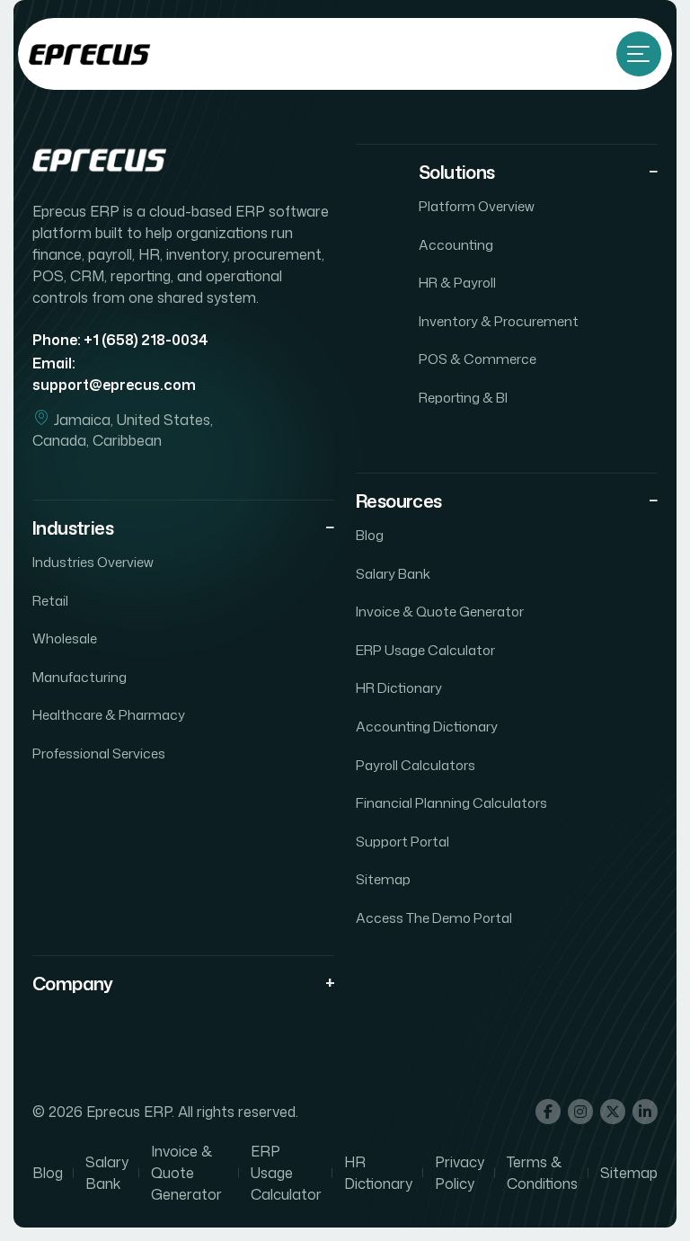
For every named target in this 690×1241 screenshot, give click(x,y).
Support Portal (402, 842)
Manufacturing (79, 678)
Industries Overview (93, 563)
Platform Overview (477, 207)
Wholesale (64, 639)
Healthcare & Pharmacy (108, 715)
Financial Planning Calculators (451, 803)
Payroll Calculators (415, 766)
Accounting (456, 245)
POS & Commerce (477, 359)
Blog (370, 536)
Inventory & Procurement (499, 322)
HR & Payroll (457, 283)
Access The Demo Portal (434, 918)
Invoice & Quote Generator (440, 612)
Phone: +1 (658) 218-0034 (120, 340)
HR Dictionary (399, 688)
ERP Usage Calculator (425, 651)
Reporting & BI (463, 398)
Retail (50, 601)
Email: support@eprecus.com (114, 373)
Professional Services (98, 754)
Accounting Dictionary (427, 727)
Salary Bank (393, 574)
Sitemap (383, 880)
